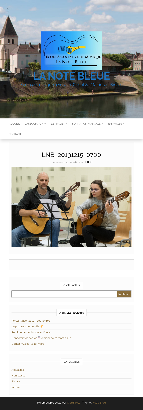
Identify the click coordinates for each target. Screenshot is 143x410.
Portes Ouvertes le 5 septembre (31, 320)
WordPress (73, 402)
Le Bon (88, 162)
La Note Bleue (71, 76)
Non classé (18, 375)
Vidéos (16, 387)
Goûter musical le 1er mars (28, 343)
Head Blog (99, 402)
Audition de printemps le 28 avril (31, 332)
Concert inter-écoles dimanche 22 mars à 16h (41, 338)
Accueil (14, 123)
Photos (16, 381)
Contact (15, 134)
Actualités (18, 369)
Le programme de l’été (26, 326)
